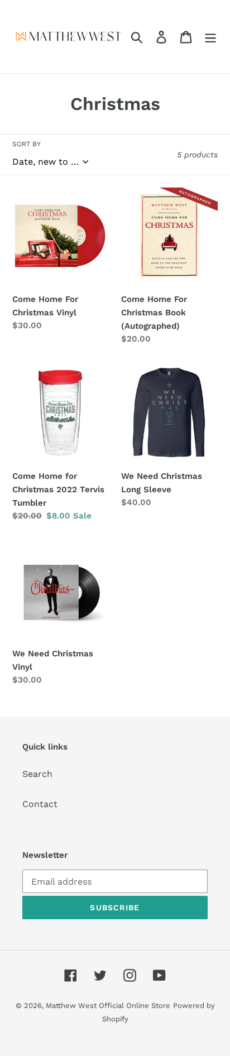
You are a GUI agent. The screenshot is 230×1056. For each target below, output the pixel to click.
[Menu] (210, 36)
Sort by (26, 144)
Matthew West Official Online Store (108, 1005)
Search (37, 774)
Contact (40, 804)
